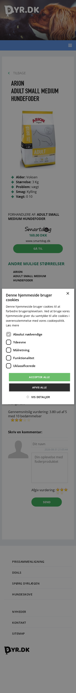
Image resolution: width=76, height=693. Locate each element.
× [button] (67, 293)
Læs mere (12, 325)
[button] (38, 397)
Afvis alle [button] (39, 387)
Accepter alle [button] (39, 377)
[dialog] (38, 346)
